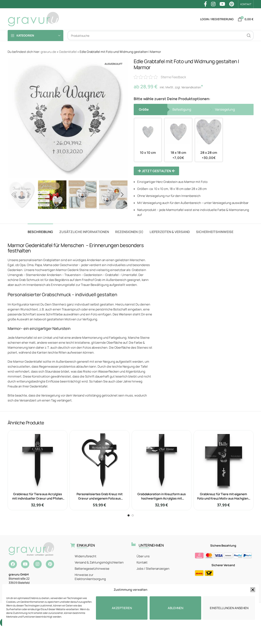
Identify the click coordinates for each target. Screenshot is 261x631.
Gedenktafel (68, 52)
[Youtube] (25, 564)
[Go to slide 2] (133, 515)
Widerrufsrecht (85, 556)
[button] (253, 590)
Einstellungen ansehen (229, 608)
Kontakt (142, 562)
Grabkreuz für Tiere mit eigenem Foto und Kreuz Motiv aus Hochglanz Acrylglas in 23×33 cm (223, 498)
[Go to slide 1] (129, 515)
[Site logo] (33, 19)
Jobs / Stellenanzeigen (153, 568)
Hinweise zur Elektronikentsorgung (90, 577)
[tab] (40, 230)
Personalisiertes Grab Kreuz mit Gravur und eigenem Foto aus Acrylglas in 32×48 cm (100, 498)
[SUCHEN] (249, 35)
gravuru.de (48, 52)
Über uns (143, 556)
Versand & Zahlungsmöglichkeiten (99, 562)
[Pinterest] (50, 564)
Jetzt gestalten (156, 171)
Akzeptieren (122, 608)
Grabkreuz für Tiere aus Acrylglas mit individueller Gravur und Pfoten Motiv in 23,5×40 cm (37, 498)
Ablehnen (175, 608)
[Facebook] (13, 564)
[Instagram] (37, 564)
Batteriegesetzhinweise (92, 568)
